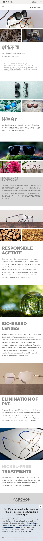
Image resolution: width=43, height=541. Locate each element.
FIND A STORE (7, 2)
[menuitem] (31, 2)
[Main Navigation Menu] (3, 7)
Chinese (35, 2)
